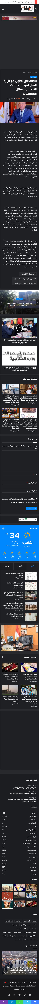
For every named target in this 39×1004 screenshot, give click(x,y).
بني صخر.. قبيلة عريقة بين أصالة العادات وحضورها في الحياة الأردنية (10, 676)
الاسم (35, 474)
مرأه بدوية (32, 867)
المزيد (34, 826)
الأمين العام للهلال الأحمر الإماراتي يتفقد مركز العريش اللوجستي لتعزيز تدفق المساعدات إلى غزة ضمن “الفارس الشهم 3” (19, 970)
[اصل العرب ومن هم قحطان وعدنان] (31, 576)
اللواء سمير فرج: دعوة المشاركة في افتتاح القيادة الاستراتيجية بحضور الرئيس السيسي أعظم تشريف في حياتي (28, 424)
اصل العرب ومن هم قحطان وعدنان (14, 574)
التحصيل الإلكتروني (27, 274)
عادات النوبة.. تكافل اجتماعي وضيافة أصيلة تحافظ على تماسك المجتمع (29, 700)
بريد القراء (32, 833)
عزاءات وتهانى (31, 853)
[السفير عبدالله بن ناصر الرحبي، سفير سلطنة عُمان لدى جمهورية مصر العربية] (28, 389)
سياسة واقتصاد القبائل (29, 843)
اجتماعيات (33, 820)
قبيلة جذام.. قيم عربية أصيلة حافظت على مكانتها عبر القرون (30, 676)
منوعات (33, 870)
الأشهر (32, 566)
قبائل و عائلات (31, 860)
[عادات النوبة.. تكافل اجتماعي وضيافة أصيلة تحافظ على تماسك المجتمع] (29, 690)
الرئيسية (32, 72)
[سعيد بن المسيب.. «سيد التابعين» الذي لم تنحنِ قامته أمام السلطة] (7, 904)
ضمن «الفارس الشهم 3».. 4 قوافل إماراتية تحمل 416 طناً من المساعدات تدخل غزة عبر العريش (10, 399)
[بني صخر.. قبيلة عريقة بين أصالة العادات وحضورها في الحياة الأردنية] (10, 667)
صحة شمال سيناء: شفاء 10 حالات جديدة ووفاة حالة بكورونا (19, 304)
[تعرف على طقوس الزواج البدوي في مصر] (19, 903)
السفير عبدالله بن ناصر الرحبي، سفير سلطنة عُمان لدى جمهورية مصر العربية (28, 398)
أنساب (34, 813)
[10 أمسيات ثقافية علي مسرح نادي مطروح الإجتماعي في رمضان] (31, 595)
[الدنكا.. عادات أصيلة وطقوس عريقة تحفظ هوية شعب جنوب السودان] (7, 887)
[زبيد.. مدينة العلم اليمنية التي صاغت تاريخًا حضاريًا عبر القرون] (10, 690)
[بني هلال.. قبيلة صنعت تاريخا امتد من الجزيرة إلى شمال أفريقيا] (31, 887)
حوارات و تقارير (31, 840)
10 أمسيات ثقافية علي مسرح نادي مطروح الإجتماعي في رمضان (13, 595)
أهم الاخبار (26, 72)
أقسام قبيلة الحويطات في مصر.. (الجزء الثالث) (14, 615)
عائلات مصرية (31, 847)
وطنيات (33, 874)
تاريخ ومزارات (31, 836)
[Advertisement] (19, 44)
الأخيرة (20, 566)
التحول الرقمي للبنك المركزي (23, 279)
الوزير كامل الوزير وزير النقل (24, 283)
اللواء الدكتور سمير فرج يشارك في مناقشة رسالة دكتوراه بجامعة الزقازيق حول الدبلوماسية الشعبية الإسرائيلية (10, 424)
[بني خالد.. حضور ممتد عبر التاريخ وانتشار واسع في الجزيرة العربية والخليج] (7, 896)
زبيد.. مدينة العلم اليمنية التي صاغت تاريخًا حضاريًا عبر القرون (10, 699)
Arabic (22, 519)
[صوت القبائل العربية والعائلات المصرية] (27, 8)
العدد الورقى (32, 823)
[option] (19, 302)
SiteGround (18, 989)
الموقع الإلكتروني (32, 491)
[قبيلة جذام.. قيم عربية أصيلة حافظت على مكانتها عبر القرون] (29, 667)
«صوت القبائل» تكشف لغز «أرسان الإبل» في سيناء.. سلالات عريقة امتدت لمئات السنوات (12, 605)
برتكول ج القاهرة (30, 830)
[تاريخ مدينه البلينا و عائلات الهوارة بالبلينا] (31, 586)
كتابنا (34, 863)
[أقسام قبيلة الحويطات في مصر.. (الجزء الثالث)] (31, 617)
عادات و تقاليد (31, 850)
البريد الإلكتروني (32, 482)
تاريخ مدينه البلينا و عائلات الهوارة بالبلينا (15, 584)
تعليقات (6, 566)
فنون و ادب (32, 857)
